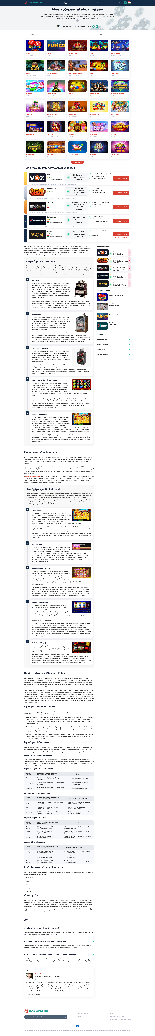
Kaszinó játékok (83, 1013)
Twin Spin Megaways (117, 93)
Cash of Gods (115, 114)
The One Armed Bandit (75, 73)
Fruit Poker (93, 53)
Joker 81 (71, 93)
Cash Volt (50, 134)
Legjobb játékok (84, 1010)
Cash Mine (50, 154)
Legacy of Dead (52, 114)
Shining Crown (73, 53)
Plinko (49, 53)
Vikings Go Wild (94, 93)
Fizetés (110, 3)
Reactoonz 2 (93, 154)
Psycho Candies (73, 154)
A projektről (114, 1010)
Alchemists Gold (52, 73)
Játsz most (121, 178)
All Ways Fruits (94, 114)
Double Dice (29, 53)
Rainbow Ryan (51, 93)
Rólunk (112, 1013)
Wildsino (50, 231)
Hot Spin (71, 134)
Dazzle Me (29, 93)
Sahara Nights (115, 53)
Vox (48, 174)
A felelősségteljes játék (117, 1016)
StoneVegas (51, 189)
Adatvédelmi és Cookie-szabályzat (120, 1019)
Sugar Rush (93, 134)
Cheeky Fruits (115, 154)
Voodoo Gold (30, 154)
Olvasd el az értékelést (121, 238)
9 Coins (113, 134)
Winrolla (50, 203)
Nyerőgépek (65, 3)
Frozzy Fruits (115, 73)
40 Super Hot (72, 114)
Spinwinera (51, 217)
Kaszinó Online (50, 3)
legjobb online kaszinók (32, 476)
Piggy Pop (29, 114)
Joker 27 (92, 73)
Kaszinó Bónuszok (96, 3)
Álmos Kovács (40, 974)
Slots (79, 1016)
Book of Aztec (30, 134)
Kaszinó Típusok (79, 3)
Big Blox (28, 73)
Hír (119, 3)
